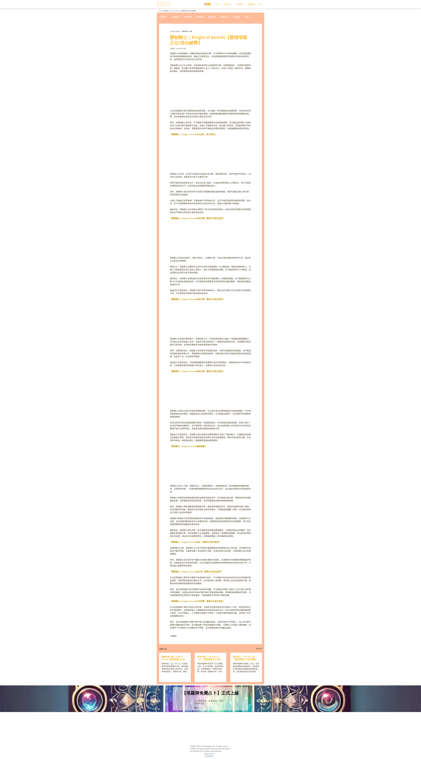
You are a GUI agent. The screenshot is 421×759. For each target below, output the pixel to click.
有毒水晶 (224, 17)
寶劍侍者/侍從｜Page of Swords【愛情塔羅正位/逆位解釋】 (174, 658)
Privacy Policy (209, 753)
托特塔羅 (200, 17)
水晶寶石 (237, 17)
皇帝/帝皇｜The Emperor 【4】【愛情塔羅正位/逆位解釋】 (210, 658)
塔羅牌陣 (187, 17)
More (196, 707)
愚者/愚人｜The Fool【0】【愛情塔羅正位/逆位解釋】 (245, 657)
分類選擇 (163, 17)
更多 (247, 17)
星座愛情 (212, 17)
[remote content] (210, 91)
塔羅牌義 (175, 17)
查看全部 (259, 649)
